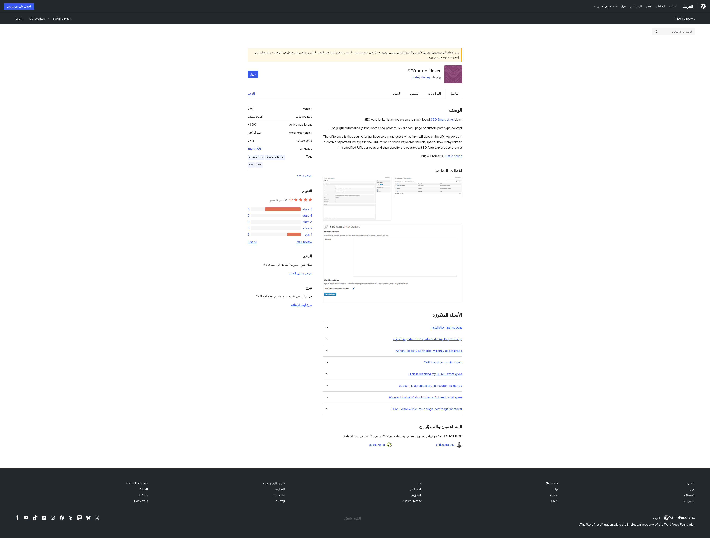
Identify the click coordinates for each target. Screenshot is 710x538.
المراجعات (434, 93)
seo (251, 164)
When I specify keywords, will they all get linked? (428, 351)
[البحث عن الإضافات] (656, 31)
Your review (304, 242)
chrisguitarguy (421, 77)
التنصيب (414, 93)
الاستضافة (689, 495)
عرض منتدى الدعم (300, 273)
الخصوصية (689, 501)
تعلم (419, 483)
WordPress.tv (412, 501)
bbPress (143, 495)
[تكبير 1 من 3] (457, 182)
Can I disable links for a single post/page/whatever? (427, 409)
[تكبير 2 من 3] (386, 182)
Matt (143, 489)
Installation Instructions (446, 327)
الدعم (251, 93)
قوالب (555, 489)
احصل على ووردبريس (19, 6)
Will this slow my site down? (443, 362)
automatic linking (275, 157)
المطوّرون (416, 495)
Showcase (552, 483)
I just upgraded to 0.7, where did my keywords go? (427, 339)
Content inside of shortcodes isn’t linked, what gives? (425, 397)
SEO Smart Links (442, 119)
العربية (656, 518)
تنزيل (253, 74)
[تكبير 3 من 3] (457, 228)
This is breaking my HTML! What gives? (435, 374)
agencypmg (377, 444)
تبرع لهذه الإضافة (301, 305)
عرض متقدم (304, 175)
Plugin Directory (685, 18)
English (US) (255, 148)
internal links (256, 157)
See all (252, 242)
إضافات (554, 495)
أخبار (692, 489)
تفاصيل (453, 93)
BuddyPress (140, 501)
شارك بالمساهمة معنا (273, 483)
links (258, 164)
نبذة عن (691, 483)
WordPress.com (137, 483)
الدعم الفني (415, 489)
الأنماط (554, 501)
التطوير (396, 93)
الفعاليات (280, 489)
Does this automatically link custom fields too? (430, 386)
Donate (279, 495)
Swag (280, 501)
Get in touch (453, 156)
